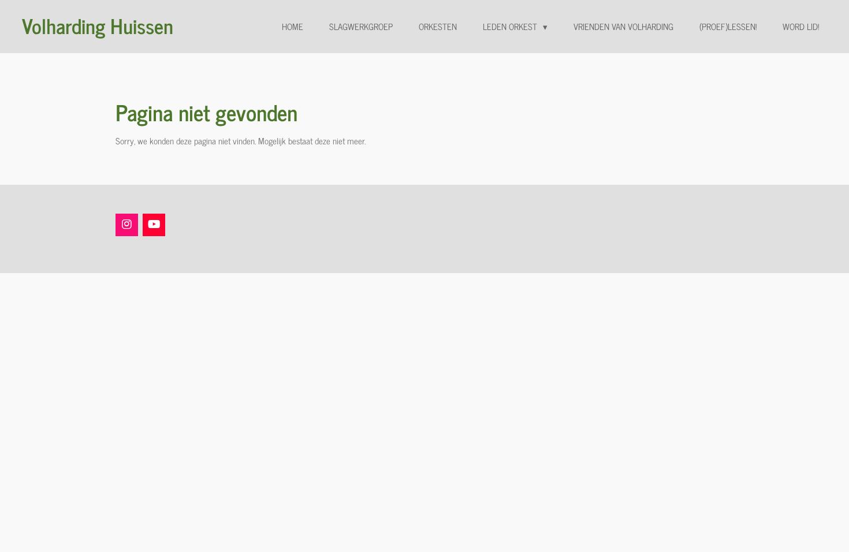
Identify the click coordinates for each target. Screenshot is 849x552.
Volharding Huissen (97, 25)
